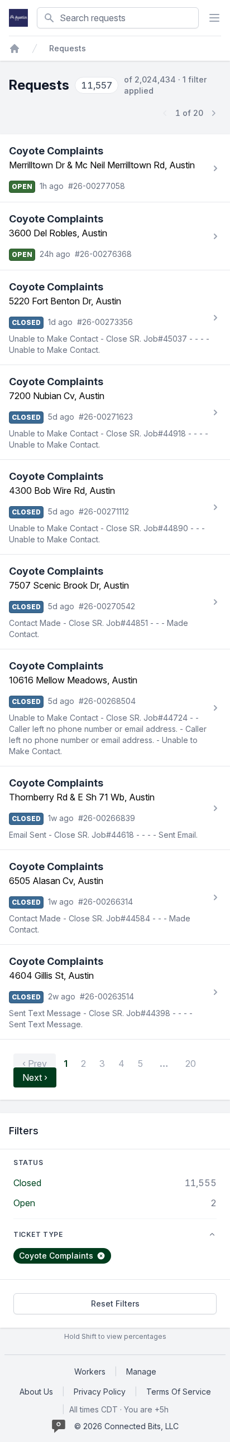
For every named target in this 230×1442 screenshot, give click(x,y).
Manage (141, 1371)
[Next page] (213, 113)
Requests (67, 48)
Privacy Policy (100, 1391)
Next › (34, 1077)
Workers (90, 1371)
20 (190, 1063)
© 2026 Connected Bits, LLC (126, 1426)
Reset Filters (115, 1303)
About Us (36, 1391)
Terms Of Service (178, 1391)
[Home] (14, 48)
